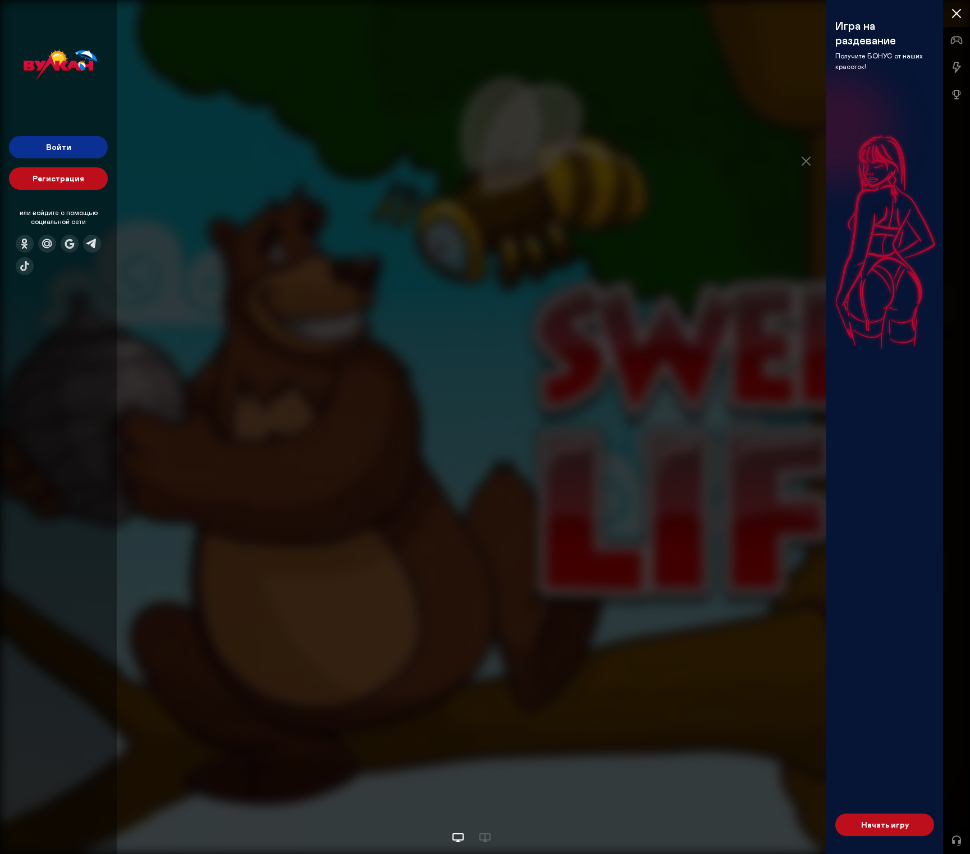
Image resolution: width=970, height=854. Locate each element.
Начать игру (885, 824)
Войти (58, 146)
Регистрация (58, 178)
